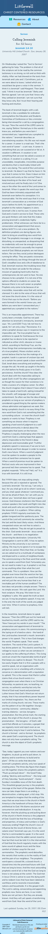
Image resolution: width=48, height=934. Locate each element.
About (35, 19)
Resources (19, 19)
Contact (26, 24)
